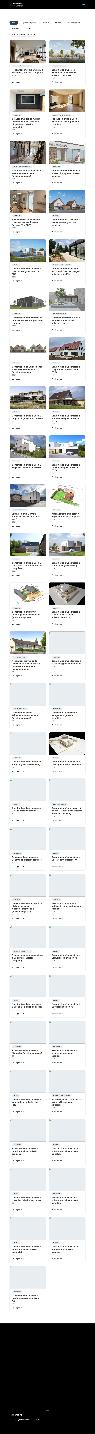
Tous (14, 23)
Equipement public (29, 23)
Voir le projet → (18, 82)
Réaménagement (73, 23)
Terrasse (15, 28)
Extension (45, 23)
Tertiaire (28, 28)
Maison (58, 23)
